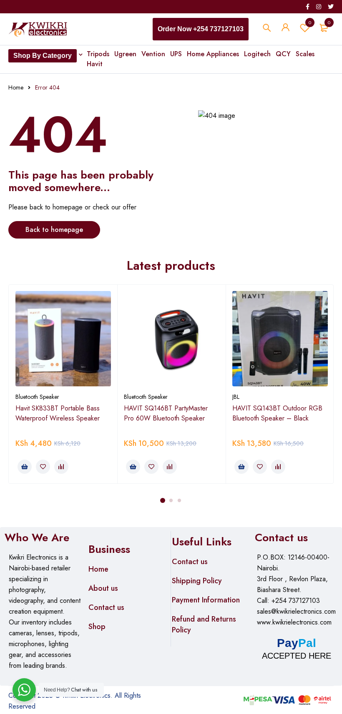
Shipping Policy (197, 580)
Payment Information (206, 600)
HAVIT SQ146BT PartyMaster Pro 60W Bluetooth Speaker (166, 413)
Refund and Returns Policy (204, 624)
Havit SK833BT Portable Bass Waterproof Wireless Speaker (57, 413)
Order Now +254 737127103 (201, 28)
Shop (97, 626)
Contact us (106, 607)
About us (103, 588)
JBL (235, 397)
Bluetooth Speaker (37, 397)
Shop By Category (42, 55)
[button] (25, 467)
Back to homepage (54, 229)
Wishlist (310, 22)
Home (15, 87)
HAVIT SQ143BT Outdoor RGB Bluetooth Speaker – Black (277, 413)
